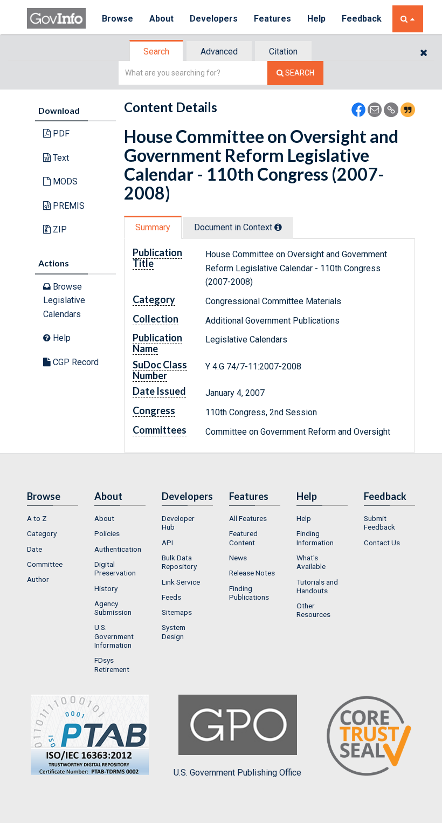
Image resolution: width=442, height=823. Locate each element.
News (238, 557)
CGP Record (75, 362)
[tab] (156, 51)
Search (156, 51)
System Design (173, 631)
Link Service (181, 582)
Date (34, 549)
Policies (107, 533)
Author (38, 579)
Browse (117, 18)
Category (42, 533)
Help (316, 18)
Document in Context (234, 227)
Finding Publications (249, 592)
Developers (214, 18)
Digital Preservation (115, 568)
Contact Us (382, 542)
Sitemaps (177, 612)
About (161, 18)
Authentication (117, 549)
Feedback (362, 18)
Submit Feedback (379, 522)
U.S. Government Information (114, 636)
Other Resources (313, 610)
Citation (283, 51)
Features (272, 18)
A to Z (37, 518)
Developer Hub (178, 522)
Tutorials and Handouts (317, 586)
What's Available (311, 562)
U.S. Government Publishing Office (237, 772)
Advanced (219, 51)
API (167, 542)
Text (60, 158)
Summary (152, 227)
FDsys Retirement (111, 664)
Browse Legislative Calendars (64, 300)
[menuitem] (52, 518)
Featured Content (243, 537)
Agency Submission (113, 607)
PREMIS (68, 206)
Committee (45, 564)
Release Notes (252, 572)
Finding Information (315, 537)
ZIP (59, 229)
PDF (60, 133)
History (106, 588)
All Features (248, 518)
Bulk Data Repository (179, 562)
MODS (64, 181)
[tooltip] (278, 227)
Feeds (171, 597)
